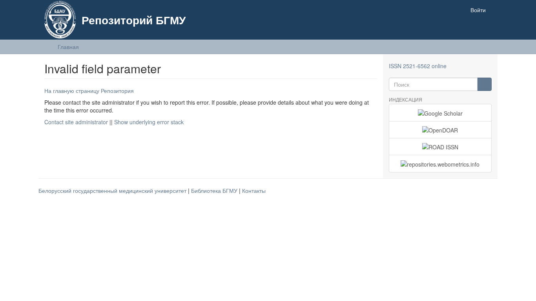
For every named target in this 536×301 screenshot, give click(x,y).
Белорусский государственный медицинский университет (113, 190)
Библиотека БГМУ (215, 190)
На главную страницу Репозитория (89, 90)
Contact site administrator (76, 122)
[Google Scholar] (440, 112)
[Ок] (484, 84)
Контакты (254, 190)
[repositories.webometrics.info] (440, 163)
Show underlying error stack (149, 122)
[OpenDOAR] (440, 129)
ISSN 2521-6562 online (418, 66)
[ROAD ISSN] (440, 146)
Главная (68, 47)
